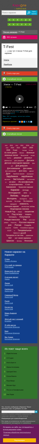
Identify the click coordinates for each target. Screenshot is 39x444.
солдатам (8, 228)
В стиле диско (11, 153)
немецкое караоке (11, 206)
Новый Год (10, 211)
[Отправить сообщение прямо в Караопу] (36, 411)
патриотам (29, 212)
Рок (24, 219)
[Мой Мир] (24, 122)
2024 (24, 148)
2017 (8, 116)
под (8, 214)
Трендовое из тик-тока (14, 235)
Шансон (10, 241)
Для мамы (27, 168)
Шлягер (19, 241)
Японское (28, 241)
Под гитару (17, 214)
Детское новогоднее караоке (17, 163)
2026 (8, 150)
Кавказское (11, 187)
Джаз (33, 163)
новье (20, 212)
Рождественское (12, 220)
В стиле (31, 150)
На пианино (28, 201)
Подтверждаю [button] (19, 440)
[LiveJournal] (29, 122)
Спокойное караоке (27, 228)
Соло (16, 228)
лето (25, 193)
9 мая (15, 150)
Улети (6, 60)
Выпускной (24, 155)
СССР (9, 230)
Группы (9, 158)
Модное (25, 196)
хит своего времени (23, 238)
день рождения (19, 160)
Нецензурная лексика (19, 209)
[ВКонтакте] (20, 122)
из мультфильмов (16, 184)
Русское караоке (27, 222)
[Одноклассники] (22, 122)
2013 (16, 145)
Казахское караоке (26, 187)
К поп (27, 184)
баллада (24, 150)
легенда (25, 190)
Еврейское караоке (18, 174)
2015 (21, 145)
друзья (31, 171)
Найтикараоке (34, 12)
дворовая (17, 158)
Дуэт (8, 173)
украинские (29, 235)
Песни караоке (10, 32)
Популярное (24, 217)
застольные (31, 179)
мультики (9, 201)
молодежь (13, 116)
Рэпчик (18, 225)
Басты (13, 113)
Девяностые (8, 160)
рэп (9, 225)
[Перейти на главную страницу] (19, 6)
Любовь (14, 195)
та (14, 230)
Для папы (23, 171)
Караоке (15, 190)
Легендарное (14, 193)
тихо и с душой (19, 233)
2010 (6, 145)
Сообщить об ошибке (31, 84)
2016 (27, 145)
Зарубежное (12, 176)
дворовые (28, 158)
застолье (7, 179)
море (30, 199)
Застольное (18, 179)
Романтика (13, 222)
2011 (11, 145)
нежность (24, 204)
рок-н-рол (32, 220)
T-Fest (17, 112)
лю (30, 193)
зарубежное (27, 176)
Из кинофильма (26, 182)
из (5, 182)
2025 (31, 148)
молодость (23, 199)
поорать (28, 214)
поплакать (13, 217)
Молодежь (12, 198)
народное (13, 204)
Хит (10, 238)
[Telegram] (31, 122)
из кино (12, 182)
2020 (12, 148)
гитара (33, 155)
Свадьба (27, 225)
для (12, 166)
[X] (27, 122)
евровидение (30, 173)
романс (6, 222)
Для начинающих (10, 171)
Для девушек (22, 166)
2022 (18, 148)
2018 (7, 147)
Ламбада (8, 64)
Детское (30, 160)
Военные (30, 153)
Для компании (13, 168)
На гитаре (17, 201)
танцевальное (7, 118)
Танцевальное (24, 230)
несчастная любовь (24, 116)
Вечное (22, 153)
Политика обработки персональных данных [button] (17, 434)
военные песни (11, 155)
